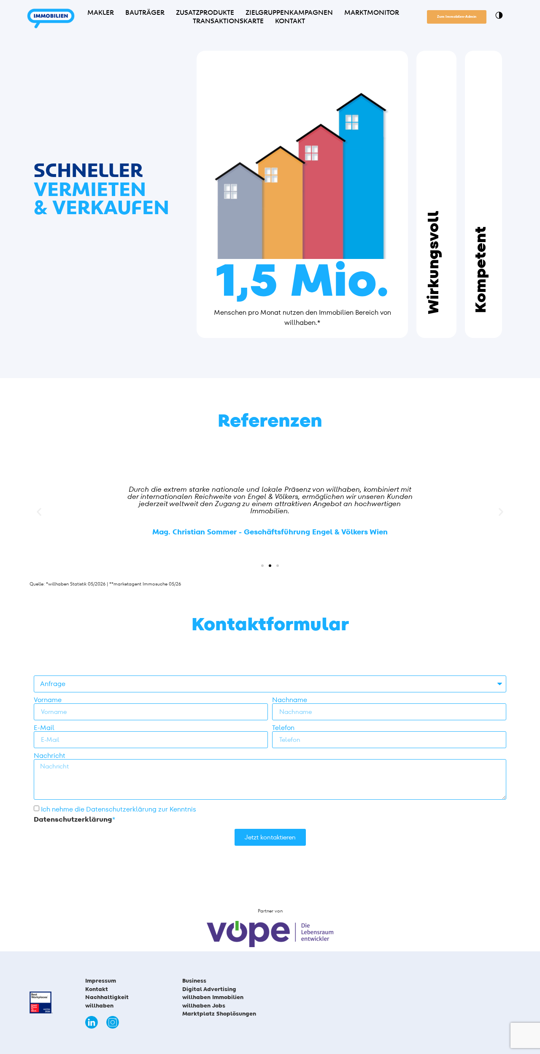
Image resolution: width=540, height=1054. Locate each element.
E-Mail (44, 727)
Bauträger (145, 12)
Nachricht (49, 755)
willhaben (99, 1006)
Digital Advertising (209, 989)
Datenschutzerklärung (73, 819)
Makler (100, 12)
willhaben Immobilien (212, 997)
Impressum (100, 981)
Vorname (48, 700)
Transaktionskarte (228, 21)
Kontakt (290, 21)
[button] (39, 511)
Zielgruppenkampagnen (289, 12)
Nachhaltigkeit (107, 997)
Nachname (289, 700)
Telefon (283, 727)
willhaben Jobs (203, 1006)
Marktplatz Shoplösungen (220, 1014)
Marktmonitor (371, 12)
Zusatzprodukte (205, 12)
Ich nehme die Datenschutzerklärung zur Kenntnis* (115, 814)
